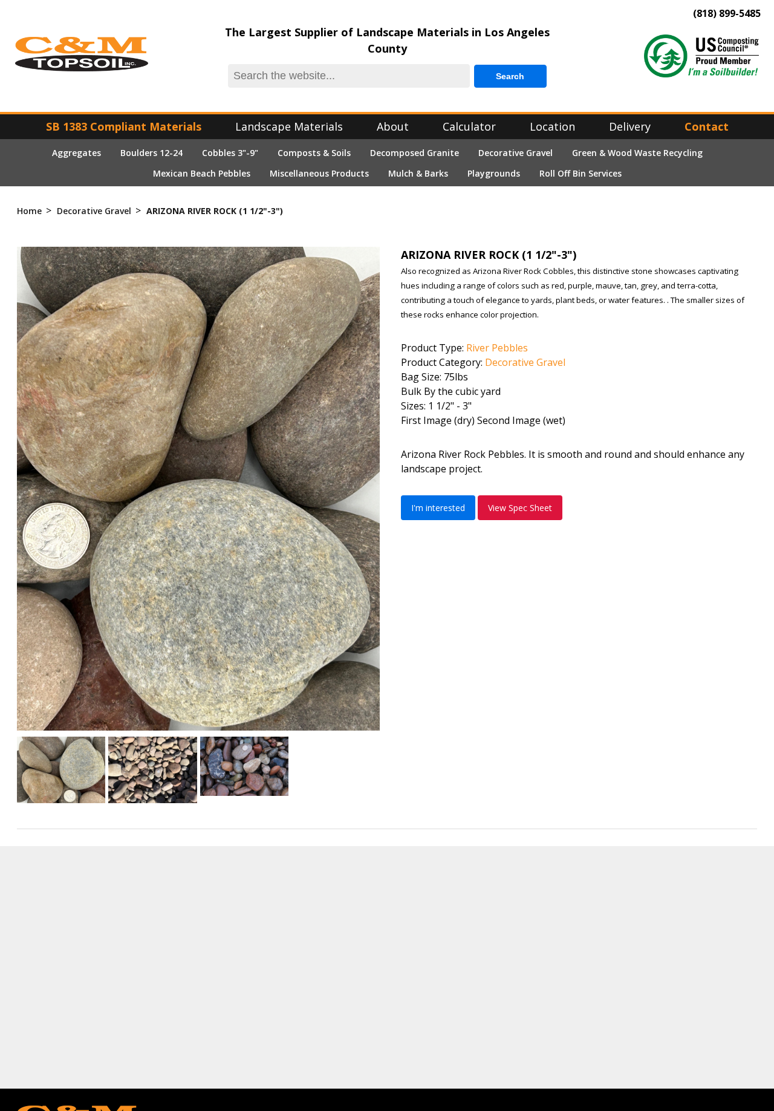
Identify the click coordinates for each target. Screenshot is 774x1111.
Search (510, 76)
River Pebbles (497, 347)
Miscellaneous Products (319, 173)
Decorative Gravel (515, 152)
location (552, 126)
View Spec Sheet (520, 507)
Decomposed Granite (414, 152)
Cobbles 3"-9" (230, 152)
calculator (469, 126)
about (393, 126)
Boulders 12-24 (151, 152)
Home (29, 211)
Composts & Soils (314, 152)
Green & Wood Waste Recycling (637, 152)
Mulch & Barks (418, 173)
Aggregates (76, 152)
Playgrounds (493, 173)
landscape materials (289, 126)
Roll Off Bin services (580, 173)
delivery (630, 126)
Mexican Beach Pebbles (201, 173)
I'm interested (438, 507)
